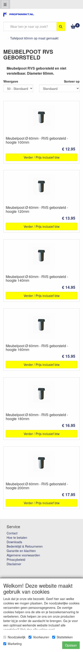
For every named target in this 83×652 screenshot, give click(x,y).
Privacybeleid (16, 559)
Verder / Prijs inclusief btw (42, 157)
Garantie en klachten (21, 550)
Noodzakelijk (16, 637)
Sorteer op (72, 81)
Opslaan (71, 645)
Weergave (10, 81)
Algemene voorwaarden (23, 555)
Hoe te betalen (17, 537)
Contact (12, 533)
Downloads (14, 542)
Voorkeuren (41, 637)
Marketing (15, 643)
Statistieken (65, 637)
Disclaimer (14, 564)
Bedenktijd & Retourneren (25, 546)
